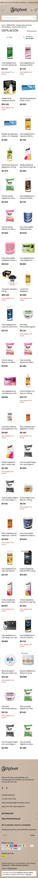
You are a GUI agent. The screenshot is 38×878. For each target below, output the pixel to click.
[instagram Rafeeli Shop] (2, 788)
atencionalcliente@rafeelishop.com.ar (16, 803)
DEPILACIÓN (11, 25)
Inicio (3, 25)
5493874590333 (8, 795)
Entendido (28, 874)
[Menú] (2, 10)
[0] (35, 10)
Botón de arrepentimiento (20, 865)
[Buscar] (34, 18)
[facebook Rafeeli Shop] (7, 788)
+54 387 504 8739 (9, 799)
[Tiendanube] (9, 869)
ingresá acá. (6, 865)
